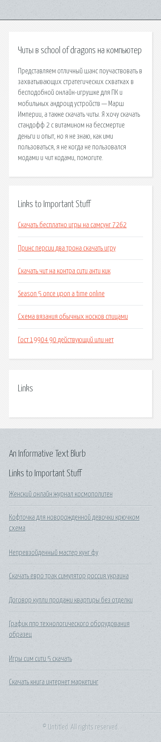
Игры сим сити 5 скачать (40, 658)
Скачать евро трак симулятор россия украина (69, 576)
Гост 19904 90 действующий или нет (66, 339)
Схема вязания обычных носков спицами (73, 316)
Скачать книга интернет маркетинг (53, 682)
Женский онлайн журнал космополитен (61, 494)
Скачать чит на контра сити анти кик (64, 271)
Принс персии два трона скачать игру (67, 248)
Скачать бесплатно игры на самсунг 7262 (72, 225)
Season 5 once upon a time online (61, 293)
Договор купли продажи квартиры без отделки (71, 600)
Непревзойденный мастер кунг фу (53, 552)
